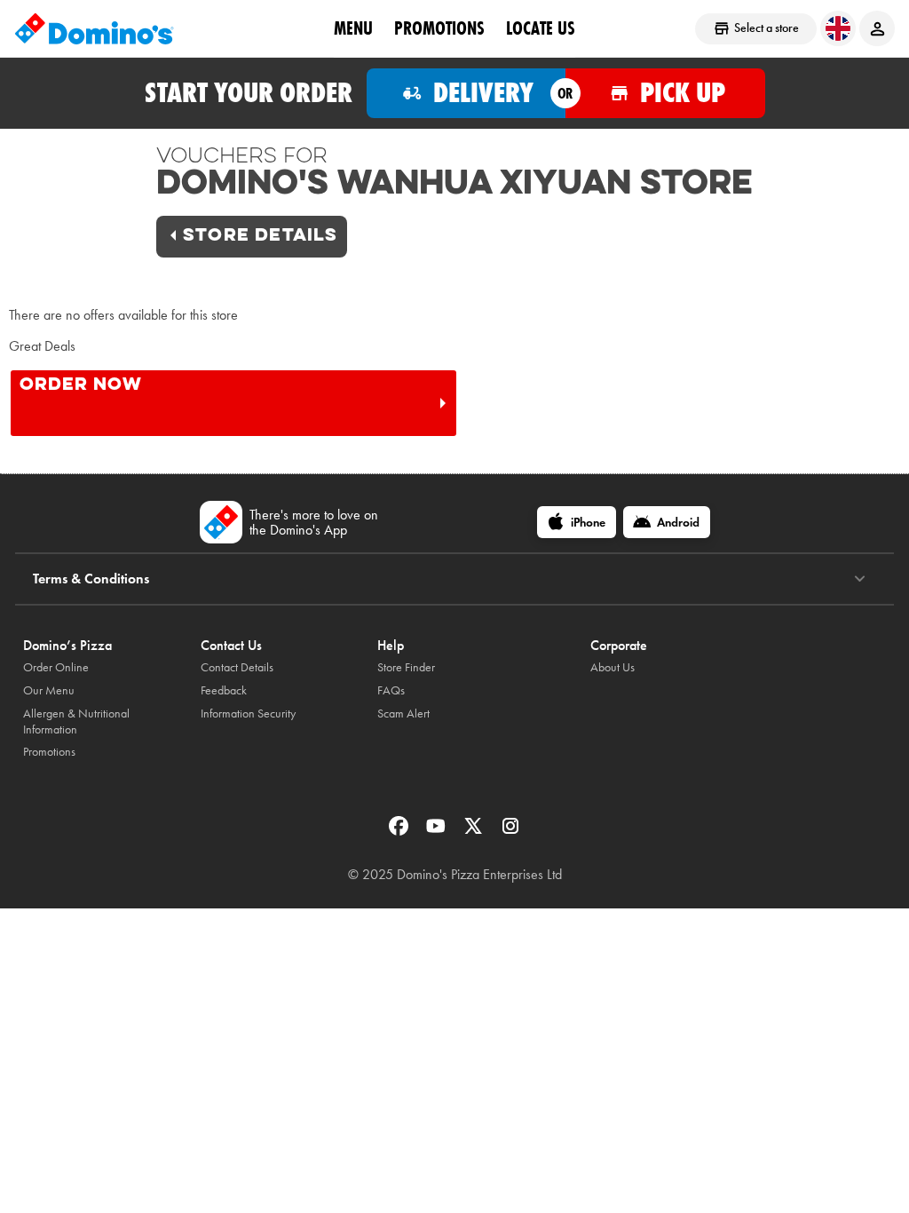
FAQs (391, 690)
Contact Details (237, 667)
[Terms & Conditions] (859, 579)
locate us (540, 27)
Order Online (56, 667)
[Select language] (838, 28)
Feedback (224, 690)
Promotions (439, 27)
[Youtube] (437, 831)
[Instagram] (510, 831)
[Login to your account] (877, 28)
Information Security (248, 713)
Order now (81, 385)
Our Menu (49, 690)
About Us (612, 667)
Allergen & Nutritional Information (76, 721)
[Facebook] (400, 831)
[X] (475, 831)
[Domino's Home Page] (94, 28)
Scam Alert (403, 713)
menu (353, 27)
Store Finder (406, 667)
